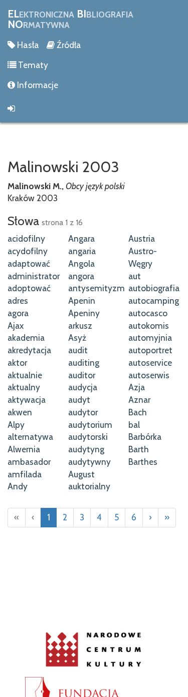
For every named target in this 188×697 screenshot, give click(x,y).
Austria (141, 238)
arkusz (80, 325)
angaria (82, 251)
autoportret (150, 350)
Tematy (32, 65)
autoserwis (148, 375)
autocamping (153, 300)
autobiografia (153, 288)
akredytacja (29, 350)
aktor (17, 362)
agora (18, 313)
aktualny (24, 387)
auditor (81, 375)
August (81, 474)
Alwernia (24, 449)
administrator (34, 276)
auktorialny (89, 486)
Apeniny (84, 313)
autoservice (150, 362)
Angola (81, 263)
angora (81, 276)
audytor (83, 412)
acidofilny (26, 238)
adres (18, 300)
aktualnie (25, 375)
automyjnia (150, 337)
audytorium (90, 424)
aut (134, 276)
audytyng (86, 449)
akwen (20, 412)
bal (134, 424)
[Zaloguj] (94, 109)
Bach (137, 412)
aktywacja (27, 399)
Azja (136, 387)
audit (78, 350)
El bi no (70, 19)
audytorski (88, 436)
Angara (81, 238)
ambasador (29, 461)
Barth (138, 449)
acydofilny (28, 251)
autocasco (147, 313)
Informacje (36, 85)
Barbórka (144, 436)
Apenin (81, 300)
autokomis (148, 325)
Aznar (139, 399)
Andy (18, 486)
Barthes (142, 461)
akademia (26, 337)
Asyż (77, 337)
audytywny (89, 461)
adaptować (29, 263)
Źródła (68, 45)
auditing (83, 362)
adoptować (29, 288)
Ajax (16, 325)
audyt (79, 399)
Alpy (16, 424)
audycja (82, 387)
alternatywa (30, 436)
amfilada (25, 474)
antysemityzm (96, 288)
